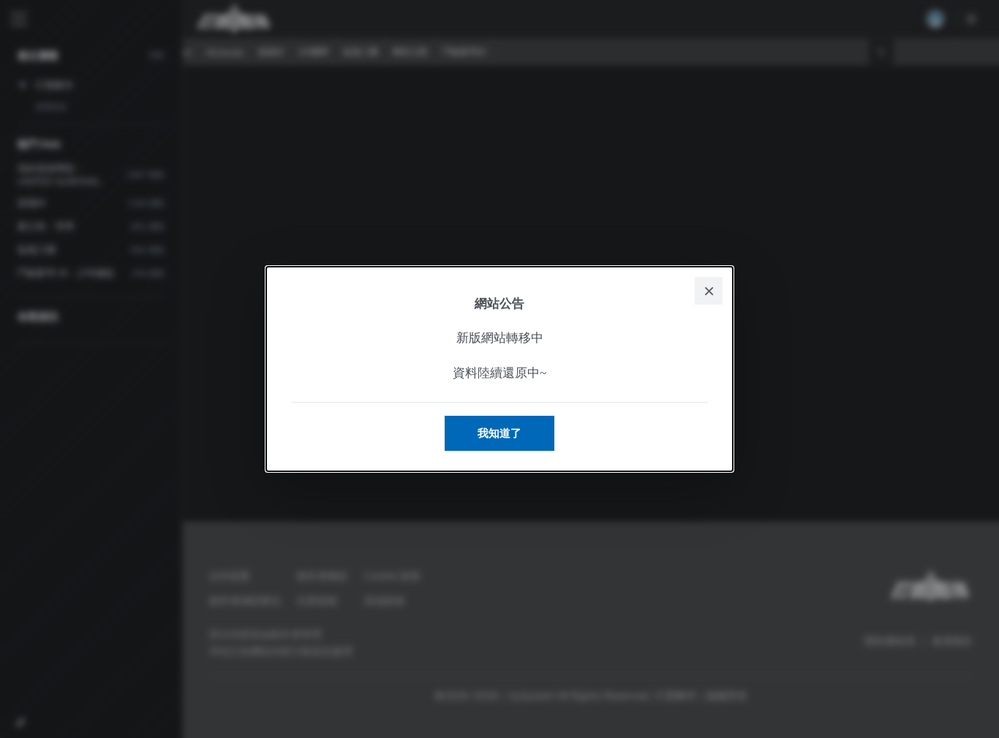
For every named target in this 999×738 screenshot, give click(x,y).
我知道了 (499, 433)
